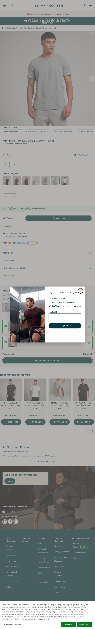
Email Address (55, 312)
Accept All (68, 624)
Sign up (65, 326)
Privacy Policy (33, 620)
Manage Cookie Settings (12, 624)
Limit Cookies (84, 624)
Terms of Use (45, 620)
